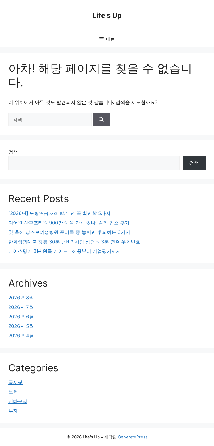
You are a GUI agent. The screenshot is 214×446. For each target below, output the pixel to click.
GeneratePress (133, 437)
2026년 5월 (21, 326)
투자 (13, 411)
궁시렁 (15, 382)
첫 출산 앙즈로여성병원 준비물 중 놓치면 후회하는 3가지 (69, 232)
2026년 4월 (21, 335)
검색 (13, 152)
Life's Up (107, 15)
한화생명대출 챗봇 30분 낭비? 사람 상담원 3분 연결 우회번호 (74, 241)
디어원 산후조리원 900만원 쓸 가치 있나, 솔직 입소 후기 (69, 223)
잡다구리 (17, 401)
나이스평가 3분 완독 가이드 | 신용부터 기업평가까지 (64, 251)
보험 (13, 392)
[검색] (101, 120)
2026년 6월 (21, 316)
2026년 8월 (21, 297)
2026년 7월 (21, 307)
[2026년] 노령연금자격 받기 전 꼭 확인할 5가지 (59, 213)
